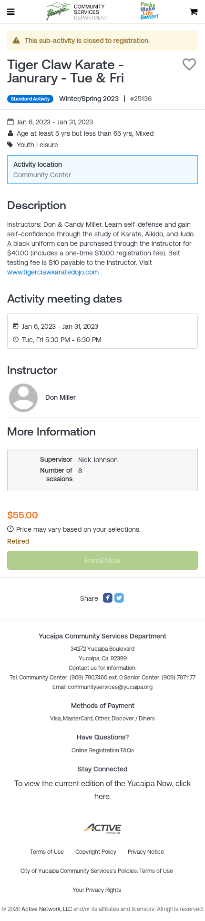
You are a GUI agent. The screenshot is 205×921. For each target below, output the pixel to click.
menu (11, 11)
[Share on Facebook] (107, 601)
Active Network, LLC (47, 909)
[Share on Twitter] (119, 601)
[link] (23, 398)
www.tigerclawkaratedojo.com (53, 272)
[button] (189, 64)
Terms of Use (156, 871)
